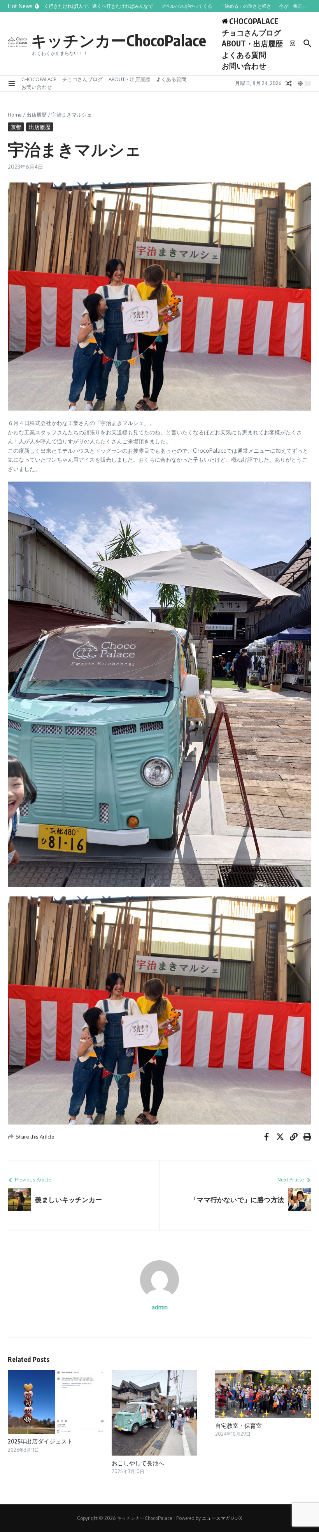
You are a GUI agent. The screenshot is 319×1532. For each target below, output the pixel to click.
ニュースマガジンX (222, 1518)
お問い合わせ (244, 65)
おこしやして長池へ (138, 1462)
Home (15, 115)
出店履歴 (36, 115)
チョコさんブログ (251, 32)
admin (160, 1307)
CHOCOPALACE (38, 79)
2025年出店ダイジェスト (40, 1441)
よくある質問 (244, 54)
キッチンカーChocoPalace (118, 40)
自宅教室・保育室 (238, 1425)
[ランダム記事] (289, 83)
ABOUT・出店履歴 (252, 43)
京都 (16, 127)
